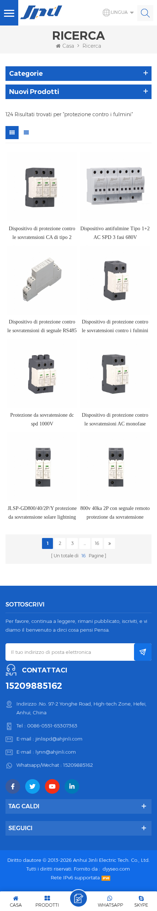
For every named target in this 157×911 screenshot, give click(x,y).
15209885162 (33, 686)
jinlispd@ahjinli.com (59, 739)
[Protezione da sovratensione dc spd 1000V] (42, 373)
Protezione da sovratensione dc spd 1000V (42, 419)
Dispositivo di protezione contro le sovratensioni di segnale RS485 (42, 326)
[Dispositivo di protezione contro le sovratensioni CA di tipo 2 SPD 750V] (42, 186)
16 (97, 543)
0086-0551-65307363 (52, 726)
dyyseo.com (116, 869)
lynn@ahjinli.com (55, 752)
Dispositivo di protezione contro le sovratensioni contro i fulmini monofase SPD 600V (115, 327)
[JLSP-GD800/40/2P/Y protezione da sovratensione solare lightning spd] (42, 466)
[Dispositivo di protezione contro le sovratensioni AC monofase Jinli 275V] (115, 373)
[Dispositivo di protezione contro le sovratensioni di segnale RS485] (42, 280)
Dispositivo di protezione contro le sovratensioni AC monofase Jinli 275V (115, 420)
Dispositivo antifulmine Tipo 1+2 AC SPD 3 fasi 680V (115, 233)
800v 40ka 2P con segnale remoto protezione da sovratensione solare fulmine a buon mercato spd (115, 514)
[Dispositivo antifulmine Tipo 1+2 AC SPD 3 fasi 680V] (115, 186)
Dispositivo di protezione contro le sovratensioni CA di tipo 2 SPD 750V (42, 234)
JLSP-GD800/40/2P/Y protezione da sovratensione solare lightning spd (42, 514)
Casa (68, 46)
